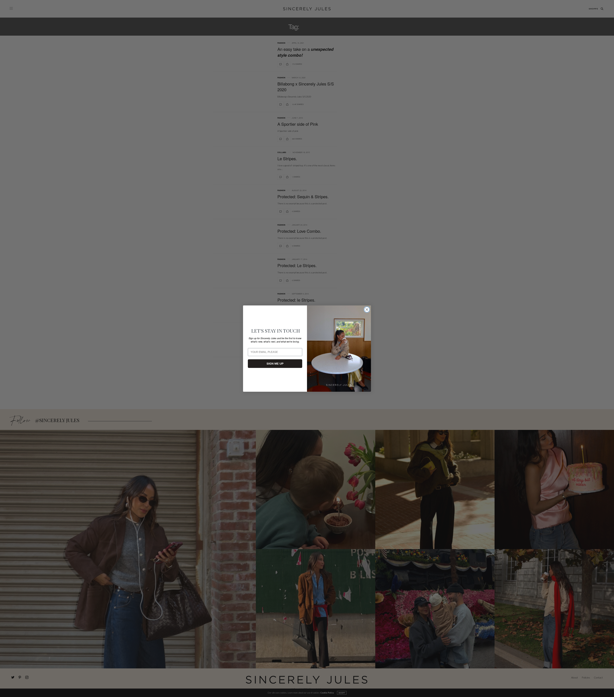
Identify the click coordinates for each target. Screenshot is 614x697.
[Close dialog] (367, 309)
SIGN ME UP (275, 363)
